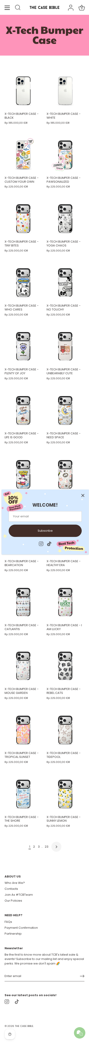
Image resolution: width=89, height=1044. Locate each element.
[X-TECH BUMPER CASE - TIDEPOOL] (65, 730)
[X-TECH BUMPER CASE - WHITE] (65, 90)
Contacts (11, 889)
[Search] (18, 8)
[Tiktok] (49, 543)
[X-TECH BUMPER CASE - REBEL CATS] (65, 666)
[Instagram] (41, 543)
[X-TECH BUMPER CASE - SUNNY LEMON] (65, 794)
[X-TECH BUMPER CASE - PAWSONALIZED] (65, 154)
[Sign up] (82, 976)
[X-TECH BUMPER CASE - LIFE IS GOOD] (23, 410)
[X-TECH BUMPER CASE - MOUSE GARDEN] (23, 666)
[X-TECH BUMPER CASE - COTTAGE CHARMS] (65, 474)
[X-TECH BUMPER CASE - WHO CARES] (23, 282)
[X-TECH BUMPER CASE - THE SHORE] (23, 794)
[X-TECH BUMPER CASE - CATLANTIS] (23, 602)
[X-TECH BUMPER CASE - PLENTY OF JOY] (23, 346)
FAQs (8, 922)
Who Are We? (15, 883)
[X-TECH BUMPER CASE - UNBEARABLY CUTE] (65, 346)
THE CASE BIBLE (24, 1026)
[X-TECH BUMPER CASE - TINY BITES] (23, 218)
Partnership (13, 933)
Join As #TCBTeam (19, 895)
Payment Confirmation (21, 928)
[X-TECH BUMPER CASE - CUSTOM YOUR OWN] (23, 154)
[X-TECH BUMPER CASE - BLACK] (23, 90)
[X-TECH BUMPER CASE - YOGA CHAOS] (65, 218)
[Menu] (7, 8)
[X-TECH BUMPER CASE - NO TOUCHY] (65, 282)
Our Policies (13, 900)
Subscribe (45, 530)
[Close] (83, 495)
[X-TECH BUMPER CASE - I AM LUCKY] (65, 602)
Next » (56, 847)
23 (46, 846)
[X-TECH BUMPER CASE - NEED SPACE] (65, 410)
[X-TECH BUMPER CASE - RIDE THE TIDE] (23, 474)
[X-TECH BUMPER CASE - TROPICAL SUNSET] (23, 730)
